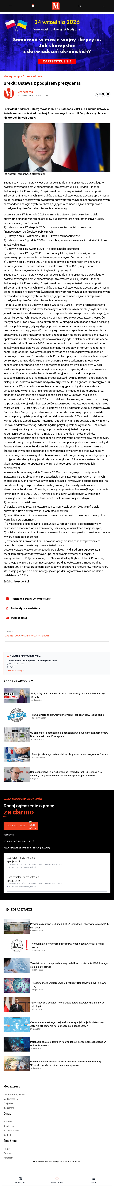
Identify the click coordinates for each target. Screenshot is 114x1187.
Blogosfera (9, 1108)
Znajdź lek (8, 1103)
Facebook (8, 1153)
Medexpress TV (11, 1099)
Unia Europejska (31, 636)
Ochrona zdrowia (32, 76)
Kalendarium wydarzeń (14, 1094)
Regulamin (9, 835)
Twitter (7, 1149)
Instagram (8, 1158)
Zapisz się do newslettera (25, 608)
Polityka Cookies (11, 1130)
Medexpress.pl (12, 76)
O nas (7, 1113)
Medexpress (25, 92)
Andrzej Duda (12, 636)
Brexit (45, 636)
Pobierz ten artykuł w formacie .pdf (31, 598)
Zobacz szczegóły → (15, 670)
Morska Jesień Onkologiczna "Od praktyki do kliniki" (32, 660)
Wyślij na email (19, 617)
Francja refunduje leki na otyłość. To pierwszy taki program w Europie (70, 754)
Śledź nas (10, 1141)
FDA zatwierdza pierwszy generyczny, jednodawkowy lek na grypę (68, 714)
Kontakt (7, 1135)
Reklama (8, 1121)
